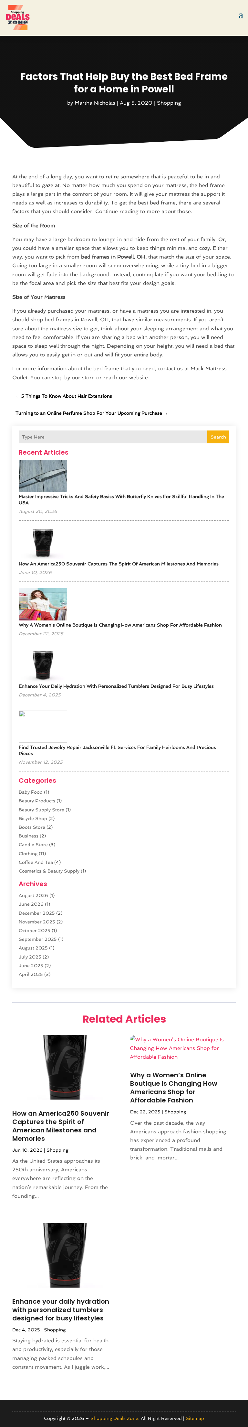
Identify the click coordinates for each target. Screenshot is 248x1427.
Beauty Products (37, 800)
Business (28, 835)
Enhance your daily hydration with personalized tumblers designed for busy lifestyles (116, 686)
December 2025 (37, 913)
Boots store (32, 827)
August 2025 (33, 947)
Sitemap (195, 1418)
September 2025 (38, 939)
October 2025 (34, 930)
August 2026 (33, 895)
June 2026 (31, 904)
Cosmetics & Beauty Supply (49, 871)
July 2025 (30, 956)
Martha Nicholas (95, 103)
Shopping (169, 103)
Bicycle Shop (33, 818)
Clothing (28, 853)
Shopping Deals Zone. (115, 1418)
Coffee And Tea (36, 862)
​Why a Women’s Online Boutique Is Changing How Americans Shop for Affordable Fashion (120, 625)
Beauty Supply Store (41, 809)
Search (218, 436)
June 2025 (31, 965)
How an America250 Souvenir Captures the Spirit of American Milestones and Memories (119, 563)
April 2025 (31, 974)
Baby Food (31, 792)
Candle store (33, 844)
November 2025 (37, 921)
